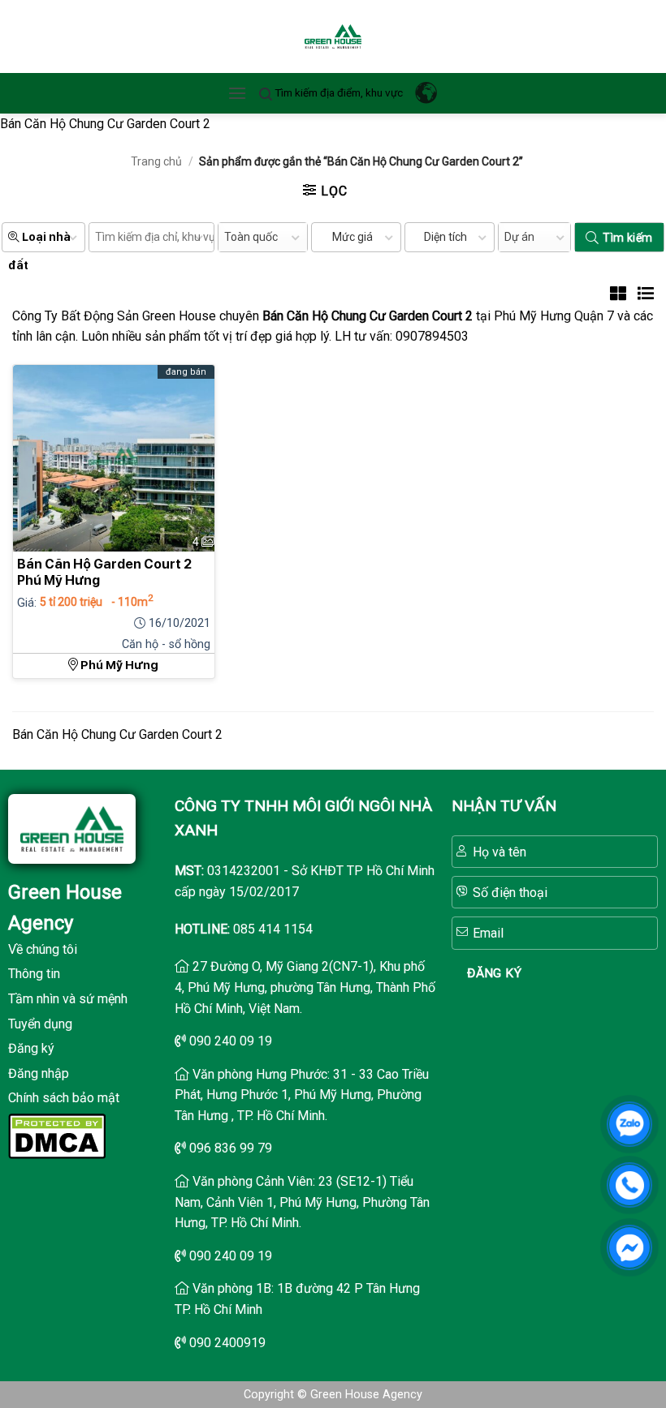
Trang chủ (156, 161)
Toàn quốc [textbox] (251, 236)
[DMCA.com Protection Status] (57, 1135)
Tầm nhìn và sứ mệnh (68, 999)
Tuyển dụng (40, 1024)
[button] (237, 93)
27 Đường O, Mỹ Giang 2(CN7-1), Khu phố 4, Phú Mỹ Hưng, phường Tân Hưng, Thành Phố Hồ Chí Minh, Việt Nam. (305, 987)
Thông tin (34, 973)
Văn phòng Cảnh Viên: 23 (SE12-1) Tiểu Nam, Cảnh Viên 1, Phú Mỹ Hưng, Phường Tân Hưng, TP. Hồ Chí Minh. (302, 1202)
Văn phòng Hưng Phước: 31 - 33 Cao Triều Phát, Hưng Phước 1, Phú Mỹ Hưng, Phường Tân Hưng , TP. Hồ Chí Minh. (302, 1095)
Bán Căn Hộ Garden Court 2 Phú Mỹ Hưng (104, 572)
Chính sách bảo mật (63, 1097)
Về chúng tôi (42, 949)
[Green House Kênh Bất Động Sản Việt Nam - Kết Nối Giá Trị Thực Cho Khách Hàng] (333, 36)
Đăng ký (31, 1048)
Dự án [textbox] (519, 236)
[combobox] (262, 237)
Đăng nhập (38, 1073)
